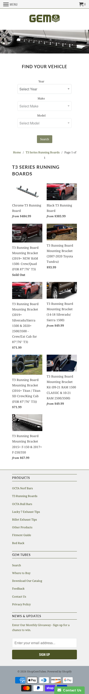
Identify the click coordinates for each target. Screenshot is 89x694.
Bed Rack (18, 543)
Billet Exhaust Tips (24, 519)
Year (41, 81)
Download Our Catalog (27, 581)
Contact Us (19, 596)
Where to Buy (21, 573)
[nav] (10, 4)
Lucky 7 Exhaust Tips (26, 512)
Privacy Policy (21, 604)
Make (41, 98)
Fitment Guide (21, 535)
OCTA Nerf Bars (22, 488)
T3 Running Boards (24, 496)
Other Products (22, 527)
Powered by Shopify (59, 671)
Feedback (18, 588)
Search (44, 139)
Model (41, 115)
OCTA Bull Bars (22, 504)
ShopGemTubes (36, 671)
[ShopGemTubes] (44, 19)
